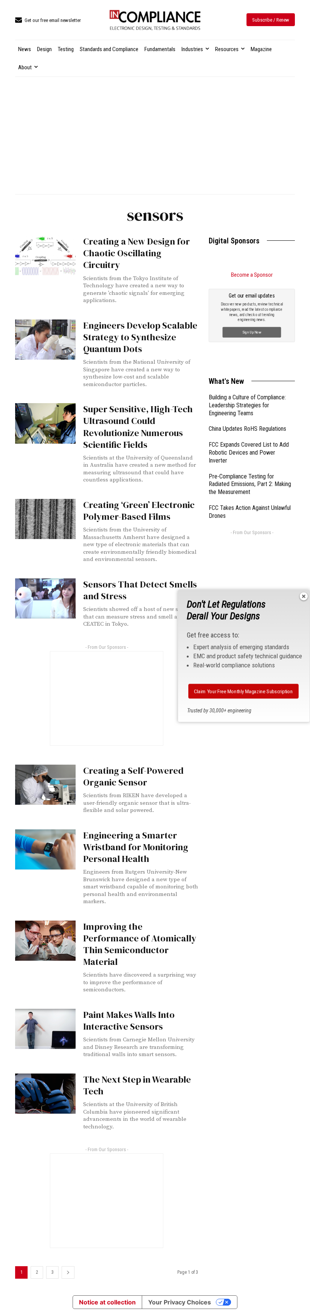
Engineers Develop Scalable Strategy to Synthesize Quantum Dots (140, 337)
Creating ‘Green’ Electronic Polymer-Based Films (139, 511)
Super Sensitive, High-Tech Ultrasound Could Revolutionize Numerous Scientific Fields (138, 427)
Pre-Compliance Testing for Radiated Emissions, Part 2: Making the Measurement (250, 484)
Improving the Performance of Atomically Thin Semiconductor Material (139, 944)
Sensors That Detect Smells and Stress (140, 590)
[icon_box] (48, 21)
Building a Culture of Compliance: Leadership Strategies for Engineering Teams (247, 405)
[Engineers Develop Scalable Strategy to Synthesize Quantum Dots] (45, 339)
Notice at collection (107, 1302)
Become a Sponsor (252, 274)
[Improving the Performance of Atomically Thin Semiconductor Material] (45, 941)
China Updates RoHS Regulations (247, 428)
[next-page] (68, 1272)
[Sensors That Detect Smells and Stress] (45, 598)
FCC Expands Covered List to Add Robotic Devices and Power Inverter (249, 452)
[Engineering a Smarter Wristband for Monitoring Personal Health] (45, 849)
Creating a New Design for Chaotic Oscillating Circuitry (136, 253)
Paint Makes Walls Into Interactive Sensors (129, 1020)
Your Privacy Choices (179, 1302)
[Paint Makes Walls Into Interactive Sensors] (45, 1029)
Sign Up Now (252, 332)
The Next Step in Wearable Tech (137, 1085)
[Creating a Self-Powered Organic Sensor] (45, 785)
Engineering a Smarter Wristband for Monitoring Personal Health (135, 847)
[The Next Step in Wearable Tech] (45, 1094)
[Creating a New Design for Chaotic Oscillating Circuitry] (45, 255)
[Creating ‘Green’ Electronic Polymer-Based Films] (45, 519)
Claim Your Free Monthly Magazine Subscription (244, 691)
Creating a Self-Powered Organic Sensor (133, 776)
